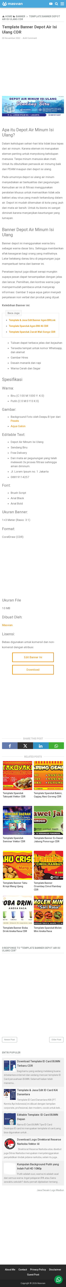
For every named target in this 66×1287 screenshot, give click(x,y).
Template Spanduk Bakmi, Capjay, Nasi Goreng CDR (48, 795)
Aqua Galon (18, 426)
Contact (22, 1269)
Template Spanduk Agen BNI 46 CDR (28, 326)
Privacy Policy (38, 1269)
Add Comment (30, 38)
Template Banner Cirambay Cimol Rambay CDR (47, 886)
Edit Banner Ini (33, 657)
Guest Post (33, 1274)
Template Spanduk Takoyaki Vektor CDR (14, 795)
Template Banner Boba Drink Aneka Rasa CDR (15, 929)
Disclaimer (55, 1269)
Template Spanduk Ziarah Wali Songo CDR (32, 332)
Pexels (15, 420)
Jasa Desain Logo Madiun (50, 1190)
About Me (10, 1269)
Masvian (7, 625)
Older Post (56, 1040)
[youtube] (50, 4)
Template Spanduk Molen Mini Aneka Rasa (48, 929)
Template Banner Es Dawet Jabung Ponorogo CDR (48, 840)
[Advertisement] (33, 66)
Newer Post (9, 1040)
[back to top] (58, 1279)
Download (33, 669)
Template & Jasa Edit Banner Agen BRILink (32, 320)
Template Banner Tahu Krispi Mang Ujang (15, 885)
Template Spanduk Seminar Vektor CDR (14, 840)
